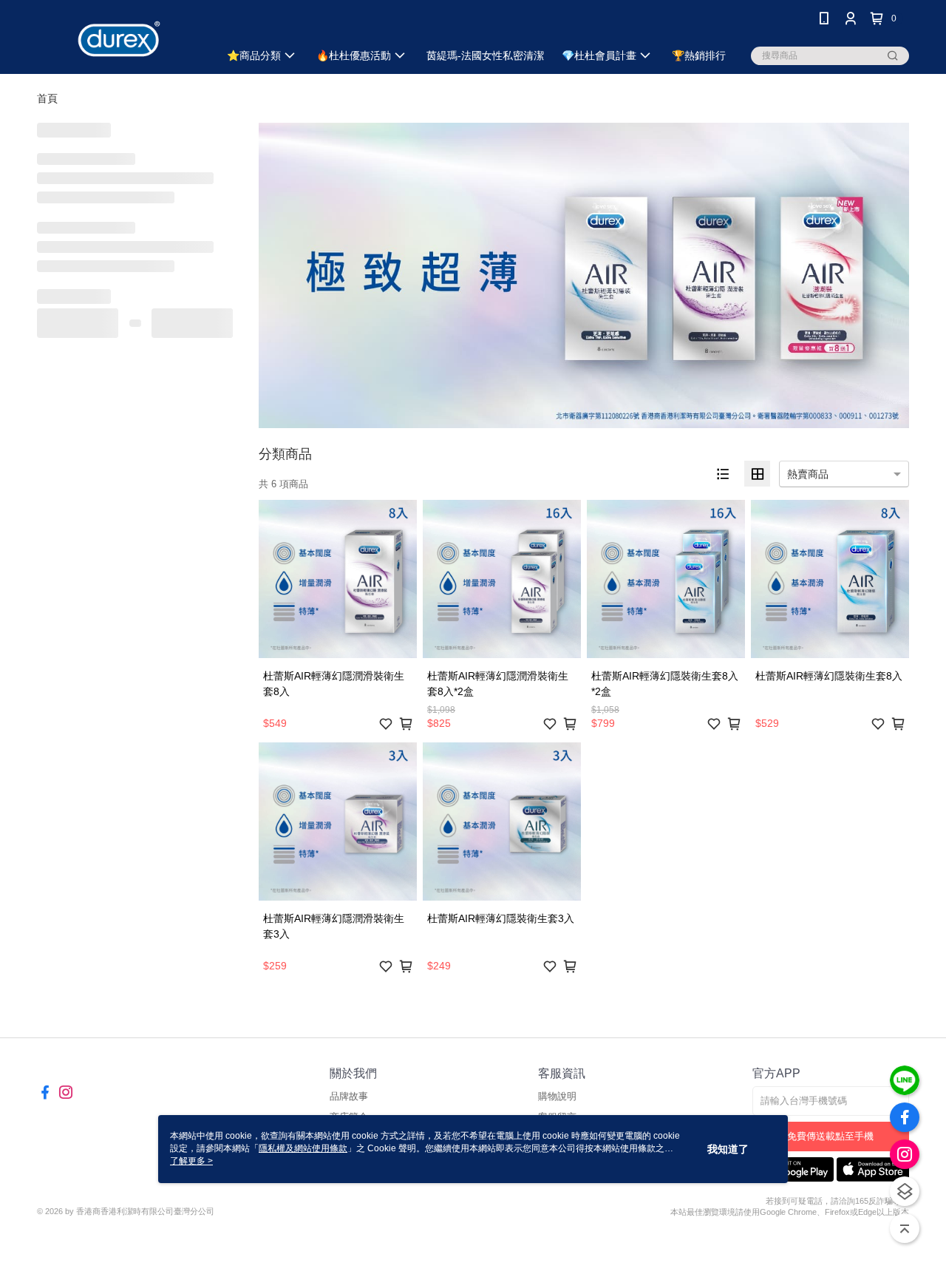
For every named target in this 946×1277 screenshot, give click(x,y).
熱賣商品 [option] (807, 474)
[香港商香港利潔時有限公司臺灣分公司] (119, 39)
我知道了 (728, 1149)
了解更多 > (191, 1161)
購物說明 (557, 1096)
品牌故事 (349, 1096)
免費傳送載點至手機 (830, 1136)
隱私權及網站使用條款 (303, 1148)
